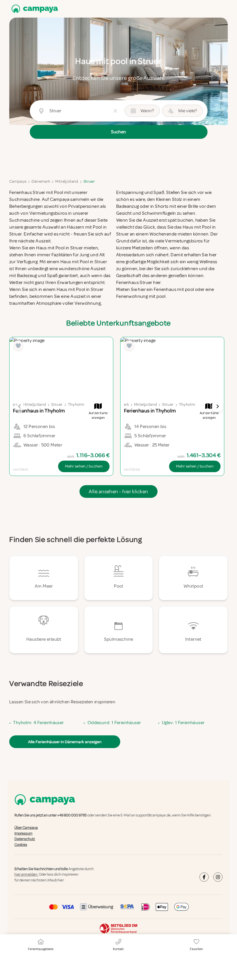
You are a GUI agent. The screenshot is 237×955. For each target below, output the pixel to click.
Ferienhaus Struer (27, 192)
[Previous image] (19, 406)
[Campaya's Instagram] (218, 877)
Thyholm (76, 404)
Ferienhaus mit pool (174, 289)
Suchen (118, 132)
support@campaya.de (153, 815)
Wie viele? (187, 111)
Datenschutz (24, 839)
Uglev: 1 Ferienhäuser (183, 723)
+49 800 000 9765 (72, 815)
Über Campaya (26, 828)
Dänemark (41, 181)
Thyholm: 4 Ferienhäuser (38, 723)
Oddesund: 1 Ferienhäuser (114, 723)
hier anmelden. (26, 874)
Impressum (23, 833)
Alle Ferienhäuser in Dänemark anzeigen (64, 742)
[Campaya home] (33, 9)
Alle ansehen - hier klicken (118, 491)
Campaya (17, 181)
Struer (89, 181)
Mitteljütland (66, 181)
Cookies (20, 844)
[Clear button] (115, 110)
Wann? (147, 111)
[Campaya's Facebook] (204, 877)
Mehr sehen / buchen (84, 466)
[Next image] (217, 406)
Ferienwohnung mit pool (141, 296)
